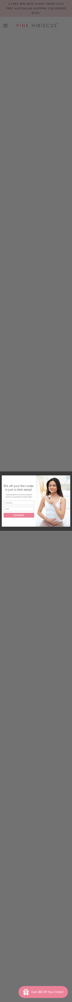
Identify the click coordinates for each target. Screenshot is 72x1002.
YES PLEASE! (19, 515)
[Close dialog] (67, 477)
